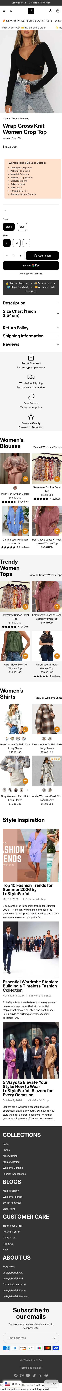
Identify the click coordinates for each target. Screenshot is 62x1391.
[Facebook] (16, 1375)
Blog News (9, 1208)
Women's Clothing (13, 1167)
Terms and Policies (31, 1367)
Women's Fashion (12, 1196)
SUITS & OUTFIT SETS (39, 20)
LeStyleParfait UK (13, 1272)
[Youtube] (28, 1375)
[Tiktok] (34, 1375)
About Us (8, 1243)
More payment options (31, 274)
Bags (5, 1143)
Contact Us (9, 1237)
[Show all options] (26, 790)
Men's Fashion (11, 1190)
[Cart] (58, 11)
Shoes (6, 1149)
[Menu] (4, 11)
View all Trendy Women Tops (45, 574)
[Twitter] (40, 1375)
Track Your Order (12, 1225)
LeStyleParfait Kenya (14, 1290)
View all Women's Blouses (47, 447)
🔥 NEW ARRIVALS (13, 20)
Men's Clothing (11, 1161)
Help (5, 1249)
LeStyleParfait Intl (13, 1278)
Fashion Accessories (14, 1173)
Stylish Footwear (12, 1202)
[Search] (11, 11)
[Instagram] (22, 1375)
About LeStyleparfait (14, 1284)
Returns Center (11, 1231)
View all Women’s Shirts (48, 697)
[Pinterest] (46, 1375)
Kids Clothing (10, 1155)
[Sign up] (54, 1338)
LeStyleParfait (35, 1360)
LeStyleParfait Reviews (16, 1296)
